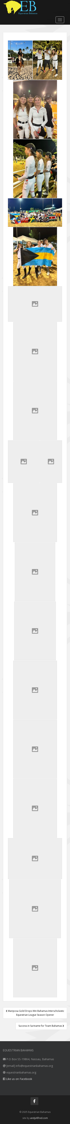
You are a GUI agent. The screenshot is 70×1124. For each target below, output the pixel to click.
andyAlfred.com (39, 1118)
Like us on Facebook (19, 1079)
